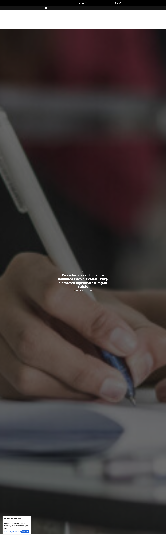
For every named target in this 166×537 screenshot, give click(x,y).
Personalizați (8, 531)
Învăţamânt (83, 271)
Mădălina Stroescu (80, 290)
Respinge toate (16, 531)
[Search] (120, 8)
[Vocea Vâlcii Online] (83, 3)
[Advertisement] (83, 20)
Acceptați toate (25, 531)
